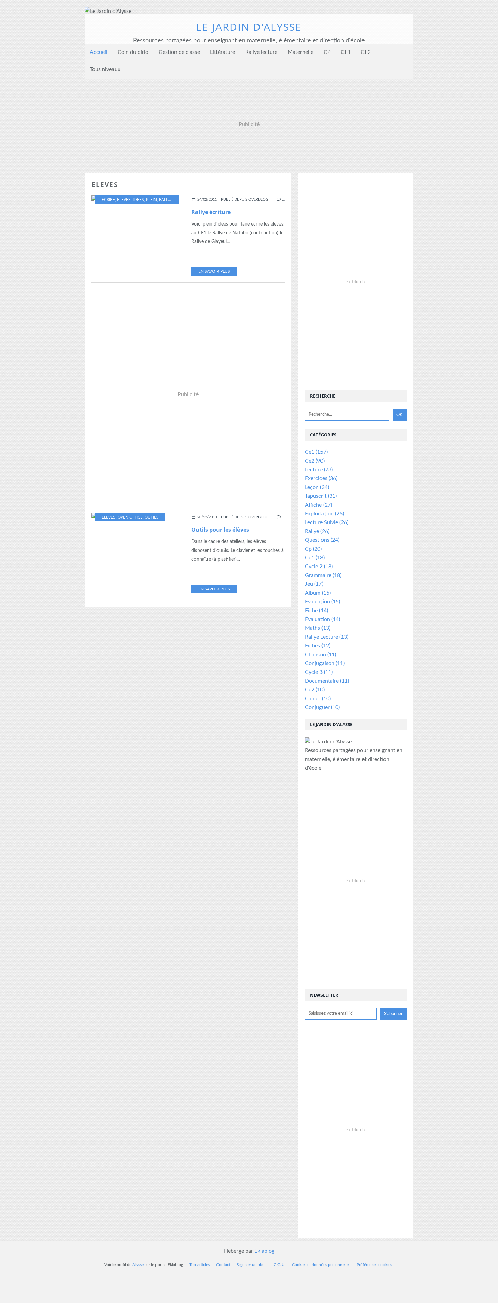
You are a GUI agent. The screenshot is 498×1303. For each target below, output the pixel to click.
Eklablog (264, 1251)
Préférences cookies (374, 1265)
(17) (314, 584)
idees (138, 199)
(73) (319, 469)
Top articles (199, 1265)
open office (130, 517)
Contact (223, 1265)
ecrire (108, 199)
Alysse (138, 1265)
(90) (315, 461)
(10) (315, 689)
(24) (322, 540)
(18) (315, 557)
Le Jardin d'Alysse (249, 27)
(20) (313, 549)
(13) (317, 628)
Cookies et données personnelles (321, 1265)
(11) (320, 654)
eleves (124, 199)
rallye (166, 199)
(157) (316, 452)
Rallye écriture (211, 212)
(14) (316, 610)
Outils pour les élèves (220, 529)
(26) (324, 513)
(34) (317, 487)
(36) (321, 478)
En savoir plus (214, 271)
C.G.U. (280, 1265)
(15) (318, 593)
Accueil (98, 52)
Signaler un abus (252, 1265)
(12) (317, 645)
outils (152, 517)
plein (151, 199)
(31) (321, 496)
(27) (318, 505)
